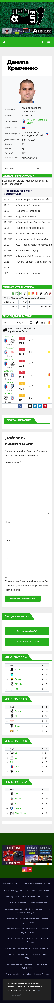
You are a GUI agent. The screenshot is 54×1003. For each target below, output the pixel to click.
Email (8, 540)
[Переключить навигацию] (49, 42)
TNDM (18, 798)
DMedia (18, 684)
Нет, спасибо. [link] (17, 995)
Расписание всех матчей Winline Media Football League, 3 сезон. (27, 921)
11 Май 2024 (9, 371)
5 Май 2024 (9, 382)
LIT (16, 674)
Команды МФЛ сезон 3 (16, 897)
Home (6, 891)
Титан (17, 726)
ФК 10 (17, 669)
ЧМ (16, 689)
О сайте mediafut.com (38, 903)
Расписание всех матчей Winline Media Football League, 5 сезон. (27, 940)
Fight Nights (20, 813)
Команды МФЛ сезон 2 (40, 891)
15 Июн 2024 (9, 336)
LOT (17, 758)
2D (16, 803)
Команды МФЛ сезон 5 (16, 903)
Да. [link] (39, 990)
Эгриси (18, 679)
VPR (17, 771)
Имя (8, 522)
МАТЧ (17, 731)
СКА (17, 766)
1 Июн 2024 (9, 348)
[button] (42, 42)
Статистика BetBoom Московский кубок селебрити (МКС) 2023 (27, 966)
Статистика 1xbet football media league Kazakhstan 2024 (27, 956)
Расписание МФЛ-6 (27, 631)
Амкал (18, 711)
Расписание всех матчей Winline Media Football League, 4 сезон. (27, 931)
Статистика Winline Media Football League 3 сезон (27, 974)
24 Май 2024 (9, 359)
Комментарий (13, 462)
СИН (17, 793)
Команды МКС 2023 (19, 891)
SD (16, 716)
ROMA (18, 808)
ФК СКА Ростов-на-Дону (37, 121)
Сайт (7, 558)
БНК (12, 762)
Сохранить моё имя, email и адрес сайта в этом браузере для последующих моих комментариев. (26, 585)
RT (16, 721)
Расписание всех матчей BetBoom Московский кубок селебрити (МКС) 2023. (27, 911)
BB (16, 753)
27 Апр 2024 (9, 394)
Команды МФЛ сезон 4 (38, 897)
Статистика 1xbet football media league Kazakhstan (27, 948)
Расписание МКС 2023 (27, 641)
